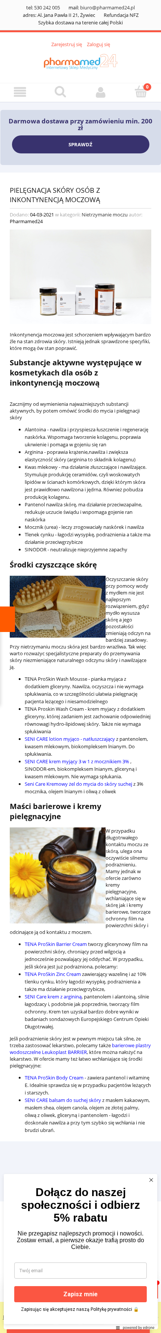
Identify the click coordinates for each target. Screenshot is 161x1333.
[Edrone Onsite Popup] (80, 666)
